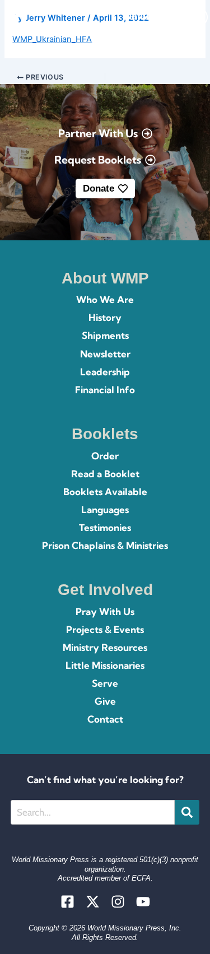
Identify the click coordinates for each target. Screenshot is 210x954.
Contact (105, 719)
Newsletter (105, 354)
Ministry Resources (105, 647)
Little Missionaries (105, 665)
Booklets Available (105, 491)
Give (105, 701)
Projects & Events (105, 629)
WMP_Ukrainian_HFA (52, 39)
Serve (105, 683)
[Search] (187, 812)
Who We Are (105, 299)
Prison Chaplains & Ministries (105, 545)
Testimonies (105, 527)
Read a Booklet (105, 474)
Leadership (105, 372)
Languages (105, 509)
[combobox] (93, 812)
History (105, 317)
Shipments (105, 335)
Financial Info (105, 389)
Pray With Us (105, 611)
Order (105, 456)
